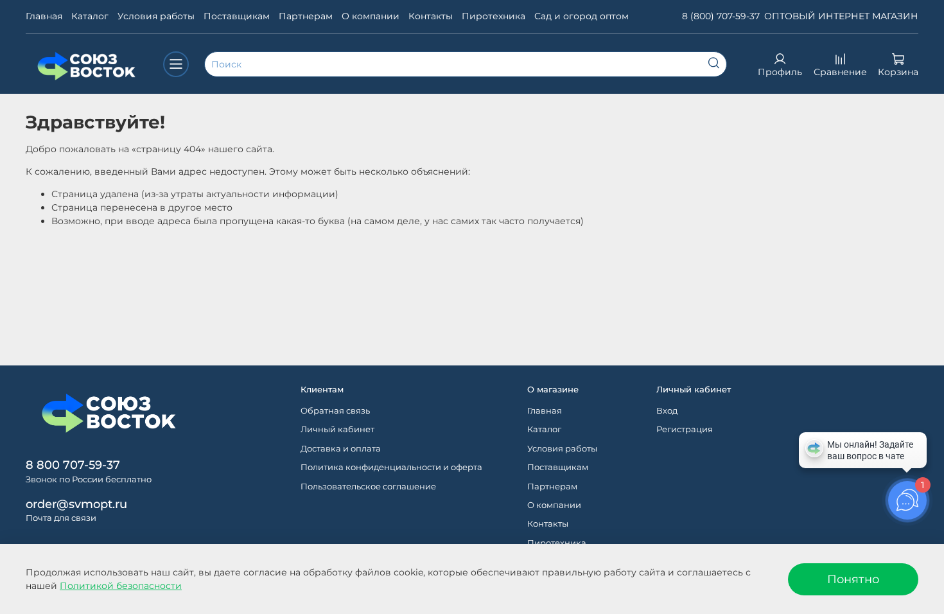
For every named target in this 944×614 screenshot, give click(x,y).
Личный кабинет (337, 429)
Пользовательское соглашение (368, 486)
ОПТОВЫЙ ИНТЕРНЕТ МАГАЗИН (841, 16)
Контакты (430, 16)
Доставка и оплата (341, 448)
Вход (666, 411)
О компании (370, 16)
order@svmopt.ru (76, 503)
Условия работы (156, 16)
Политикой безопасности (121, 586)
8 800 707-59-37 (73, 464)
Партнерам (306, 16)
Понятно (853, 579)
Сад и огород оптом (581, 16)
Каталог (90, 16)
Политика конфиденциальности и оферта (391, 467)
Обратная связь (335, 411)
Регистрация (684, 429)
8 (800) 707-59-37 (721, 16)
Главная (44, 16)
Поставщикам (237, 16)
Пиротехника (493, 16)
